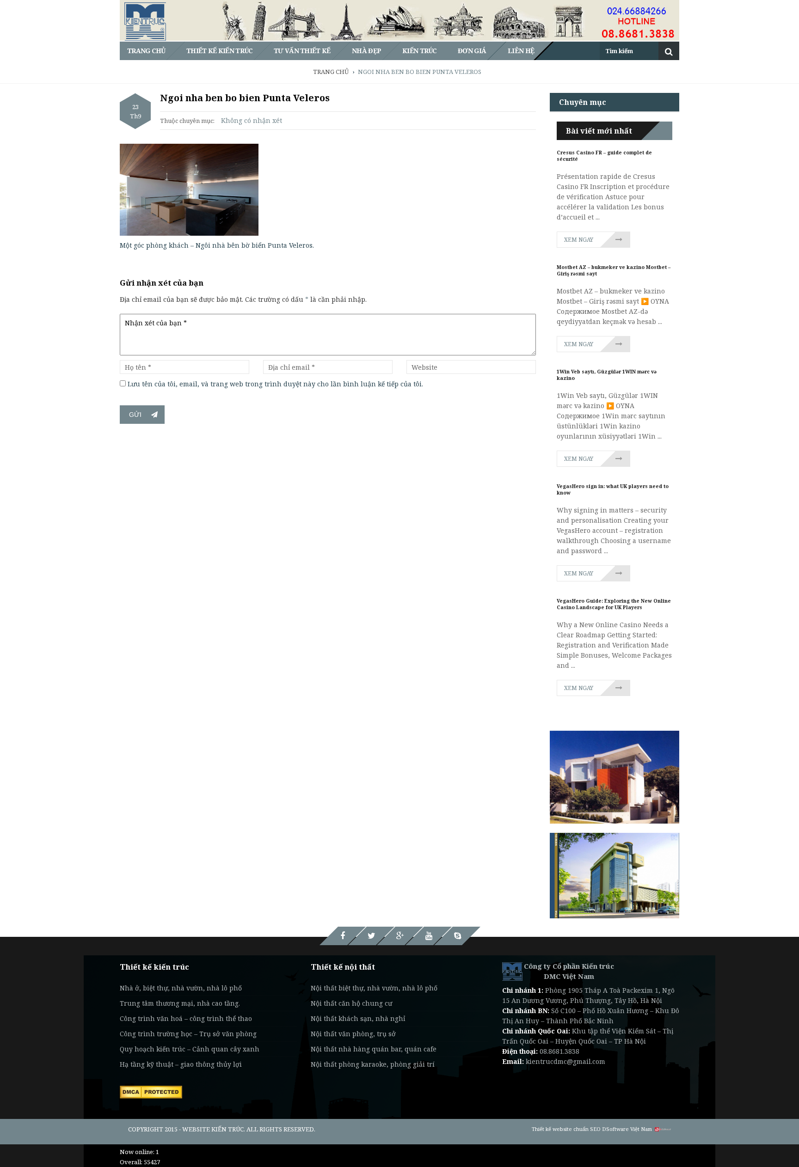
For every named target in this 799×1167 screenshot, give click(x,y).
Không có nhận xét (251, 120)
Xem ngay (578, 240)
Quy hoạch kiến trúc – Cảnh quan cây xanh (189, 1049)
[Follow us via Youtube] (429, 936)
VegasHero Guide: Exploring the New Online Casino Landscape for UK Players (614, 604)
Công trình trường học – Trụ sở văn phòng (188, 1033)
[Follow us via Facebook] (342, 936)
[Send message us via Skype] (457, 936)
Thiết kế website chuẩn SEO (566, 1128)
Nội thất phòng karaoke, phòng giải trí (373, 1064)
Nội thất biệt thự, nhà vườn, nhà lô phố (374, 988)
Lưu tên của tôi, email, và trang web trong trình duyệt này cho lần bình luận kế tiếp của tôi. (275, 383)
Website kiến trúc (213, 1129)
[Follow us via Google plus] (400, 936)
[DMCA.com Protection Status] (151, 1091)
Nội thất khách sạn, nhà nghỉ (358, 1018)
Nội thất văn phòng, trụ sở (353, 1033)
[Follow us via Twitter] (371, 936)
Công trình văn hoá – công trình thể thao (186, 1018)
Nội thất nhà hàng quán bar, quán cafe (373, 1049)
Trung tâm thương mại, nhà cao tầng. (180, 1003)
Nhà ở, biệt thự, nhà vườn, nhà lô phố (181, 988)
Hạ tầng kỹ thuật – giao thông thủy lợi (181, 1064)
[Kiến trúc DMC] (512, 970)
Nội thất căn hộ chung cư (351, 1003)
